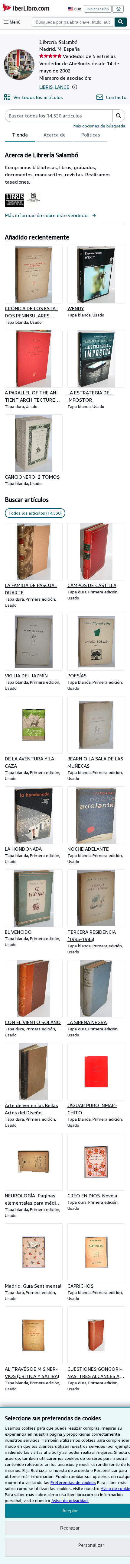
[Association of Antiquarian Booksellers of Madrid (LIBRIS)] (14, 208)
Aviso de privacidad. (70, 1500)
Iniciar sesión (98, 9)
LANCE (62, 87)
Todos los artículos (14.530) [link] (35, 512)
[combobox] (73, 22)
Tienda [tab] (20, 135)
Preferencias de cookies (73, 1482)
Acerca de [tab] (55, 135)
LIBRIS (46, 87)
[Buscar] (121, 22)
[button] (75, 87)
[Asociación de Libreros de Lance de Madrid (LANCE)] (33, 208)
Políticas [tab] (90, 135)
